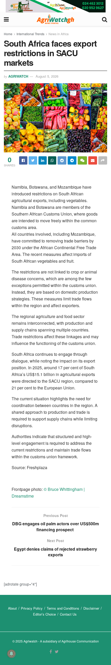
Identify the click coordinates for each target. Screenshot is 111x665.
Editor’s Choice (44, 614)
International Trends (30, 34)
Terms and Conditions (63, 608)
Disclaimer (91, 608)
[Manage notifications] (11, 653)
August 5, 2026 (47, 76)
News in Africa (59, 34)
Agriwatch (18, 76)
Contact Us (68, 614)
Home (8, 34)
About (12, 608)
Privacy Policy (32, 608)
